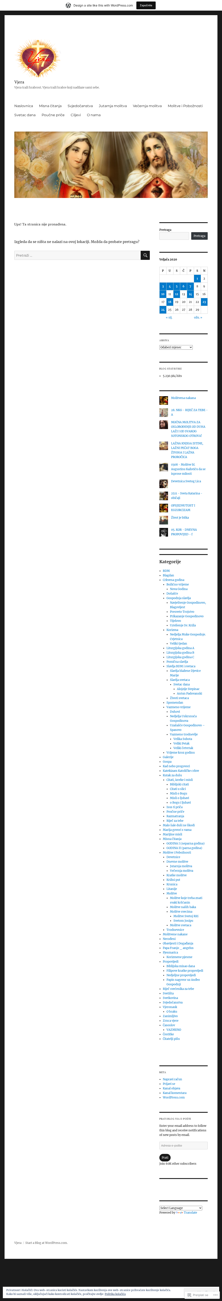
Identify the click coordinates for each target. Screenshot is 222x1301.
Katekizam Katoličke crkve (181, 771)
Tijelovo (175, 621)
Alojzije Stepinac (188, 689)
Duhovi (175, 712)
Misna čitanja (50, 106)
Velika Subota (182, 739)
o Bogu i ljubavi (180, 802)
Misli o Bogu (178, 793)
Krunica (171, 884)
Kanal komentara (174, 1093)
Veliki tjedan (178, 643)
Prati (165, 1157)
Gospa (167, 762)
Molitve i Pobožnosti (185, 106)
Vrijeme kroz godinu (180, 752)
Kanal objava (171, 1088)
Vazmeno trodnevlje (184, 734)
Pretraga (165, 230)
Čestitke (168, 1034)
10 (163, 294)
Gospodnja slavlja (178, 598)
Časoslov (169, 1025)
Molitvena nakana (183, 398)
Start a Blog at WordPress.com (46, 1243)
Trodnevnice (175, 930)
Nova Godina (179, 589)
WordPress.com (174, 1097)
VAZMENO (173, 1030)
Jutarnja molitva (113, 106)
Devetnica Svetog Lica (186, 481)
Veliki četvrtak (183, 748)
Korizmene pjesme (179, 957)
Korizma (172, 630)
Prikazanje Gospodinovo (187, 616)
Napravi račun (172, 1079)
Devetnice (173, 857)
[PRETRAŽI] (145, 255)
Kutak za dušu (172, 775)
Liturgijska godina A (180, 648)
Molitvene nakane (175, 934)
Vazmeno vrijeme (178, 707)
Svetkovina (170, 998)
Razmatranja (175, 816)
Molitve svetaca (180, 925)
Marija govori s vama (177, 830)
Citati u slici (178, 789)
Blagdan (168, 575)
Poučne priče (53, 115)
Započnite (146, 5)
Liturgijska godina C (180, 657)
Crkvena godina (173, 580)
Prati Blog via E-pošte (175, 1118)
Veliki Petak (181, 743)
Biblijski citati (179, 784)
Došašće (172, 593)
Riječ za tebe (174, 821)
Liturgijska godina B (180, 653)
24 (163, 310)
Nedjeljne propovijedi (181, 975)
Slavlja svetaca (180, 680)
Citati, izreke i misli (179, 780)
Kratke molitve (176, 875)
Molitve (171, 893)
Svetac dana (25, 115)
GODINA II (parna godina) (184, 848)
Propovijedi (170, 961)
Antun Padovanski (189, 693)
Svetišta (168, 993)
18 (169, 302)
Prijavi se (169, 1084)
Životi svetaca (179, 698)
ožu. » (198, 317)
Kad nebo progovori (176, 766)
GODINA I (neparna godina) (185, 843)
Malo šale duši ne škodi (179, 825)
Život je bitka (180, 517)
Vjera (19, 82)
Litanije (171, 889)
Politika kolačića (115, 1294)
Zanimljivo (170, 1016)
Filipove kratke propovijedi (184, 971)
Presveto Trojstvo (182, 612)
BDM (166, 571)
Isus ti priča (174, 807)
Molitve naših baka (183, 907)
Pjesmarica (170, 952)
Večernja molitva (147, 106)
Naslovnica (23, 106)
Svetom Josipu (183, 921)
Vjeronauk (170, 1007)
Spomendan (174, 702)
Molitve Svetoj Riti (185, 916)
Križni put (173, 880)
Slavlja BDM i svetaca (180, 666)
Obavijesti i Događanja (178, 943)
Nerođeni (169, 939)
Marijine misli (172, 834)
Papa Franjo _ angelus (178, 948)
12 (176, 294)
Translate (190, 1212)
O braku (171, 1011)
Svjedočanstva (80, 106)
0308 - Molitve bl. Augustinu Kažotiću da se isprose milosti (188, 469)
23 (204, 302)
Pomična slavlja (177, 662)
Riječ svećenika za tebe (178, 989)
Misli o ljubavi (179, 798)
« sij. (169, 317)
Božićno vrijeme (177, 584)
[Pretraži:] (77, 255)
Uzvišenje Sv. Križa (183, 625)
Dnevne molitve (177, 862)
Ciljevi (76, 115)
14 (190, 294)
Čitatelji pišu (171, 1039)
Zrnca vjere (170, 1021)
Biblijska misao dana (180, 966)
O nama (94, 115)
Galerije (168, 757)
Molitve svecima (181, 911)
